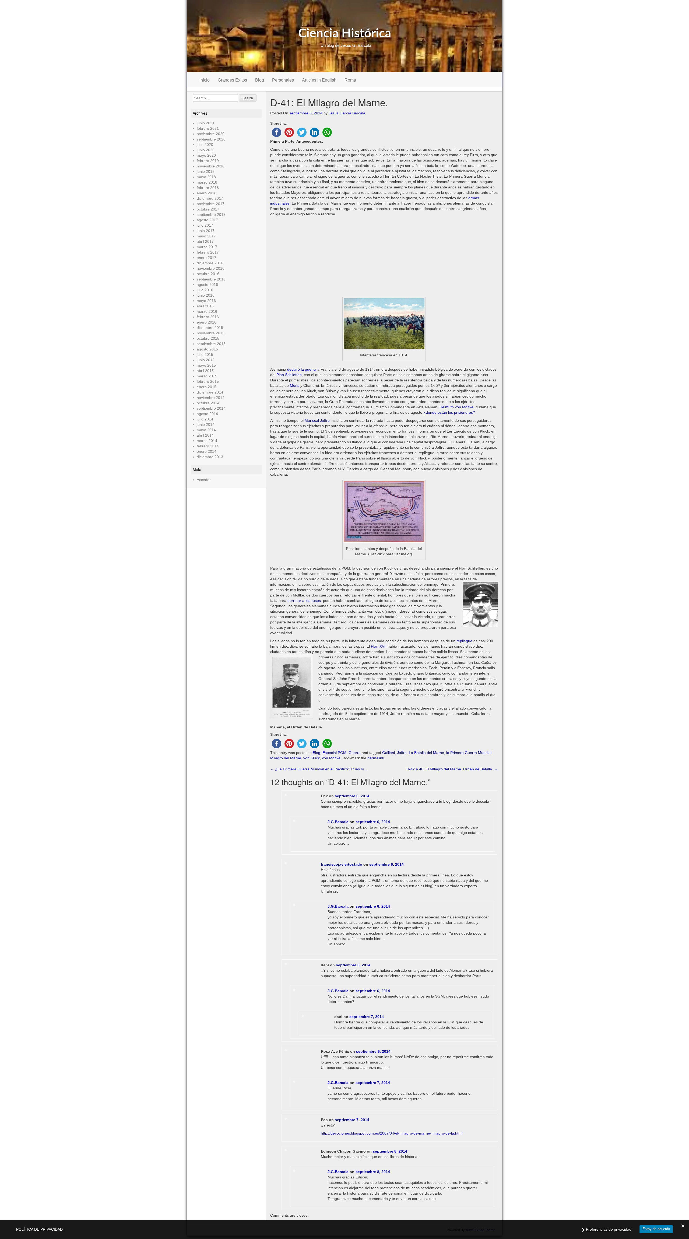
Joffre (402, 752)
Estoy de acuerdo (656, 1229)
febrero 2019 (208, 161)
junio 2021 (206, 123)
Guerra (355, 752)
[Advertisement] (384, 257)
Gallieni (388, 752)
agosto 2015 (207, 349)
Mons (294, 385)
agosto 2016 (207, 284)
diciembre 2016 (210, 263)
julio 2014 (205, 419)
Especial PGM (334, 752)
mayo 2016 (206, 301)
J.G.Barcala (338, 822)
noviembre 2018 (210, 166)
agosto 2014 (207, 414)
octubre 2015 (208, 338)
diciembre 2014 (210, 392)
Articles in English (319, 80)
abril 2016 (205, 306)
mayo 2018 (206, 177)
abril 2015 (205, 370)
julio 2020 (205, 144)
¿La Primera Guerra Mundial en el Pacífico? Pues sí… (319, 769)
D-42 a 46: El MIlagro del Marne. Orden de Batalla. (452, 769)
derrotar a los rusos (304, 600)
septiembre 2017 (211, 214)
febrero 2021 (208, 128)
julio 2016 (205, 290)
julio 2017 (205, 225)
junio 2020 (206, 150)
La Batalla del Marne (426, 752)
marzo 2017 (207, 247)
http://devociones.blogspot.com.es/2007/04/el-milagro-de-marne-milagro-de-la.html (391, 1133)
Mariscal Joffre (317, 420)
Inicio (204, 80)
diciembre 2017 (210, 198)
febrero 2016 (208, 317)
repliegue (464, 641)
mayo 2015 (206, 365)
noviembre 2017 (210, 204)
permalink (375, 758)
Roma (350, 80)
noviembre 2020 (210, 134)
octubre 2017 (208, 209)
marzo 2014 (207, 440)
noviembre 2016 (210, 268)
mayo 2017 (206, 236)
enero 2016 (206, 322)
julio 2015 (205, 354)
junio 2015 (206, 360)
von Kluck (311, 758)
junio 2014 (206, 424)
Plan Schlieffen (289, 375)
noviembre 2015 (210, 333)
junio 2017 (206, 231)
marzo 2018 (207, 182)
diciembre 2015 (210, 327)
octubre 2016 (208, 274)
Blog (259, 80)
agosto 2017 (207, 220)
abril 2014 (205, 435)
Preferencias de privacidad (608, 1229)
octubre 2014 (208, 403)
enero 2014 (206, 451)
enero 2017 (206, 257)
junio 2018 (206, 171)
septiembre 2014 (211, 408)
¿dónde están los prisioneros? (449, 412)
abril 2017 (205, 241)
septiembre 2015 (211, 344)
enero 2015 (206, 387)
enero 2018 (206, 193)
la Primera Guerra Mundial (468, 752)
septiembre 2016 (211, 279)
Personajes (283, 80)
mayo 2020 (206, 155)
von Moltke (331, 758)
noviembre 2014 (210, 397)
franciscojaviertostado (341, 864)
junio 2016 (206, 295)
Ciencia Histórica (344, 33)
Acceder (204, 480)
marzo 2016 (207, 311)
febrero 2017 (208, 252)
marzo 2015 (207, 376)
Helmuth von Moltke (456, 407)
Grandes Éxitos (232, 80)
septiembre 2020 (211, 139)
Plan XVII (378, 646)
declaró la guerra (301, 369)
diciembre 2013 (210, 457)
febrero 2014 (208, 446)
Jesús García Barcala (347, 113)
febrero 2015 (208, 381)
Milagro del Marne (285, 758)
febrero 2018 (208, 187)
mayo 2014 (206, 430)
